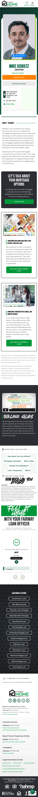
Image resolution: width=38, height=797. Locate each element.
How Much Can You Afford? (19, 456)
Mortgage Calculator (12, 461)
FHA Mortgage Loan (19, 627)
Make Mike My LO (20, 55)
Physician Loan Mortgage (19, 610)
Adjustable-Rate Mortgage (19, 616)
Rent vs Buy (29, 461)
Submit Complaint (8, 753)
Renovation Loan (19, 650)
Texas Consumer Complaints (11, 765)
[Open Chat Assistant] (32, 791)
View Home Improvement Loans (19, 270)
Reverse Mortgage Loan (19, 655)
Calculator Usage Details (14, 476)
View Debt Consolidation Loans (19, 343)
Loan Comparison (14, 470)
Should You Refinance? (19, 466)
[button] (32, 3)
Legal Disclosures (28, 763)
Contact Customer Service (11, 727)
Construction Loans (19, 599)
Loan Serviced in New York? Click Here (15, 730)
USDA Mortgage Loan (19, 661)
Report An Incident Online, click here (14, 741)
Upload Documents (19, 84)
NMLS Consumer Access (10, 714)
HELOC (28, 470)
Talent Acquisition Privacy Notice (12, 771)
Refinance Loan (19, 644)
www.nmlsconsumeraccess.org (13, 781)
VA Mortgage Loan (19, 667)
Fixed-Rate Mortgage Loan (19, 633)
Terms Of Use (17, 763)
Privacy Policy (6, 763)
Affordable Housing (19, 604)
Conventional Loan (19, 621)
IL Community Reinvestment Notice (13, 768)
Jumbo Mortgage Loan (19, 638)
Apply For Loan (19, 77)
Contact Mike (19, 201)
